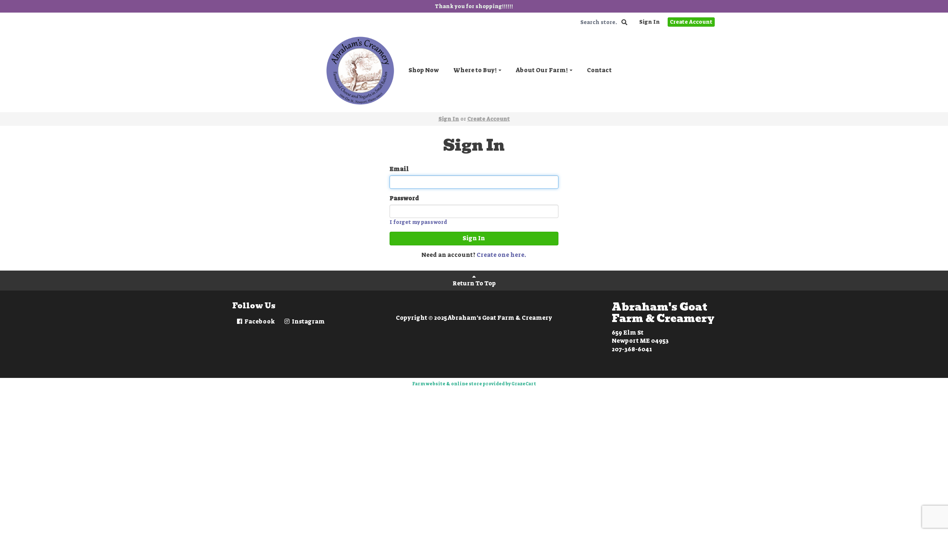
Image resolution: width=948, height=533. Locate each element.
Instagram (308, 321)
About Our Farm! (542, 70)
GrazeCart (523, 384)
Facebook (259, 321)
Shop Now (423, 70)
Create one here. (501, 255)
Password (404, 198)
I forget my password (418, 222)
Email (399, 169)
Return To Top (474, 283)
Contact (599, 70)
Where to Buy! (475, 70)
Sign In (649, 22)
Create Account (691, 22)
